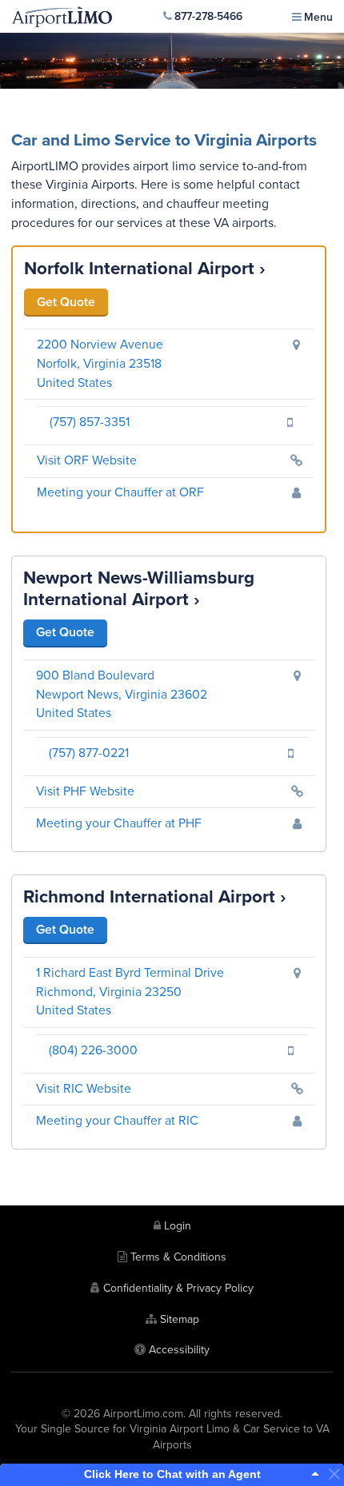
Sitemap (179, 1319)
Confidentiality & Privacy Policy (178, 1288)
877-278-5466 (208, 16)
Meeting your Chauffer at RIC (117, 1121)
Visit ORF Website (87, 460)
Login (177, 1226)
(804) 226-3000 (93, 1050)
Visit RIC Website (83, 1089)
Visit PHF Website (85, 791)
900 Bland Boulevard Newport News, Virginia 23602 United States (121, 694)
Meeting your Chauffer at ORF (120, 492)
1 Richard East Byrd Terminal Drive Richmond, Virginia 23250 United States (130, 992)
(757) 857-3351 (90, 422)
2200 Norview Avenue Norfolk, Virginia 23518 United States (100, 363)
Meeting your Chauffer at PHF (119, 823)
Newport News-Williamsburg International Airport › (138, 588)
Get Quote (66, 302)
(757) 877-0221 (89, 753)
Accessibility (179, 1350)
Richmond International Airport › (154, 896)
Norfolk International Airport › (145, 268)
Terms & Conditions (178, 1257)
